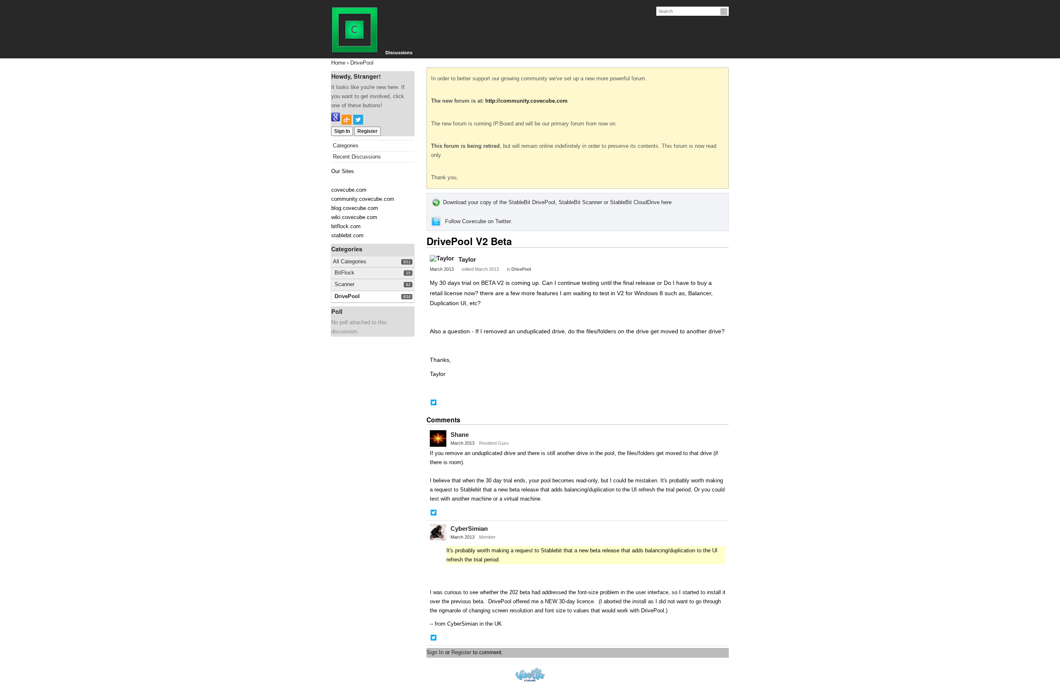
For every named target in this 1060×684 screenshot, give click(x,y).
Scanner (344, 284)
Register (367, 131)
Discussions (398, 52)
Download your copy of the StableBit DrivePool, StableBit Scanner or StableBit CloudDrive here (557, 202)
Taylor (467, 259)
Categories (346, 145)
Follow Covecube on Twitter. (478, 221)
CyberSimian (469, 528)
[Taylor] (442, 258)
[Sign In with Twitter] (358, 120)
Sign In (342, 131)
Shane (459, 434)
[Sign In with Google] (335, 119)
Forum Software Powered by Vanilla (530, 675)
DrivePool (347, 296)
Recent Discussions (357, 157)
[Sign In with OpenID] (347, 120)
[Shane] (438, 438)
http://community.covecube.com (526, 101)
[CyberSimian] (438, 532)
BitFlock (344, 273)
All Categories (349, 261)
